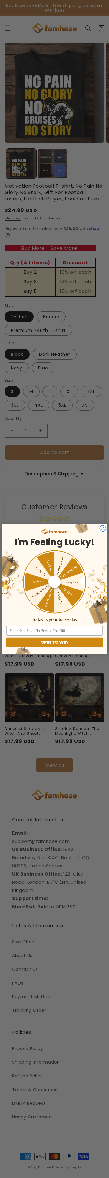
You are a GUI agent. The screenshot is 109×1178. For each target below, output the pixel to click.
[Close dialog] (103, 528)
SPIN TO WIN (54, 642)
